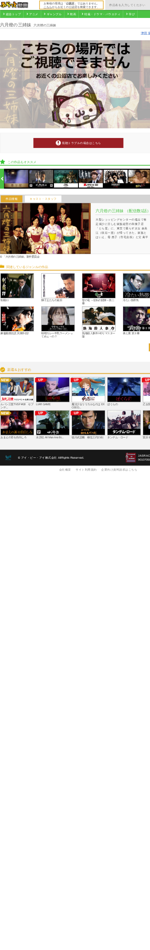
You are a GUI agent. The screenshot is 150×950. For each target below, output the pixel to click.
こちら (48, 6)
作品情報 (12, 199)
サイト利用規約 (86, 469)
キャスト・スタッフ (43, 199)
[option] (16, 179)
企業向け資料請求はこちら (119, 469)
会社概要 (65, 469)
